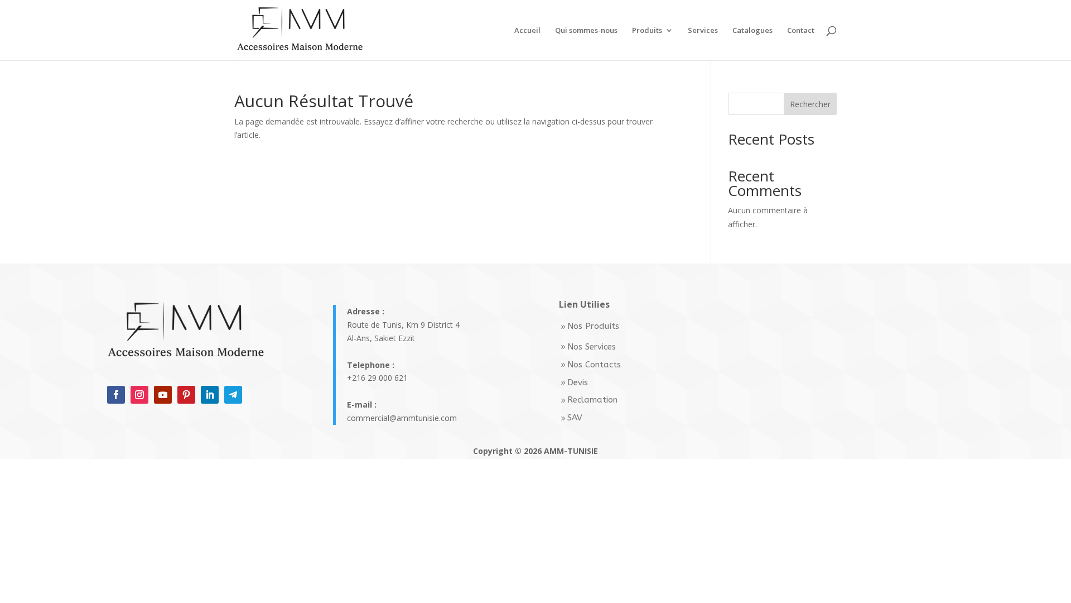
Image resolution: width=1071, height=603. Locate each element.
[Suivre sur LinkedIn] (210, 395)
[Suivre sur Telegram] (233, 395)
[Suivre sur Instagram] (139, 395)
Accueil (527, 30)
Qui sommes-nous (586, 30)
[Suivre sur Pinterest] (186, 395)
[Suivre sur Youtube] (163, 395)
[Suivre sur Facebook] (116, 395)
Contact (800, 30)
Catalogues (752, 30)
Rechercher (810, 104)
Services (703, 30)
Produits (647, 30)
